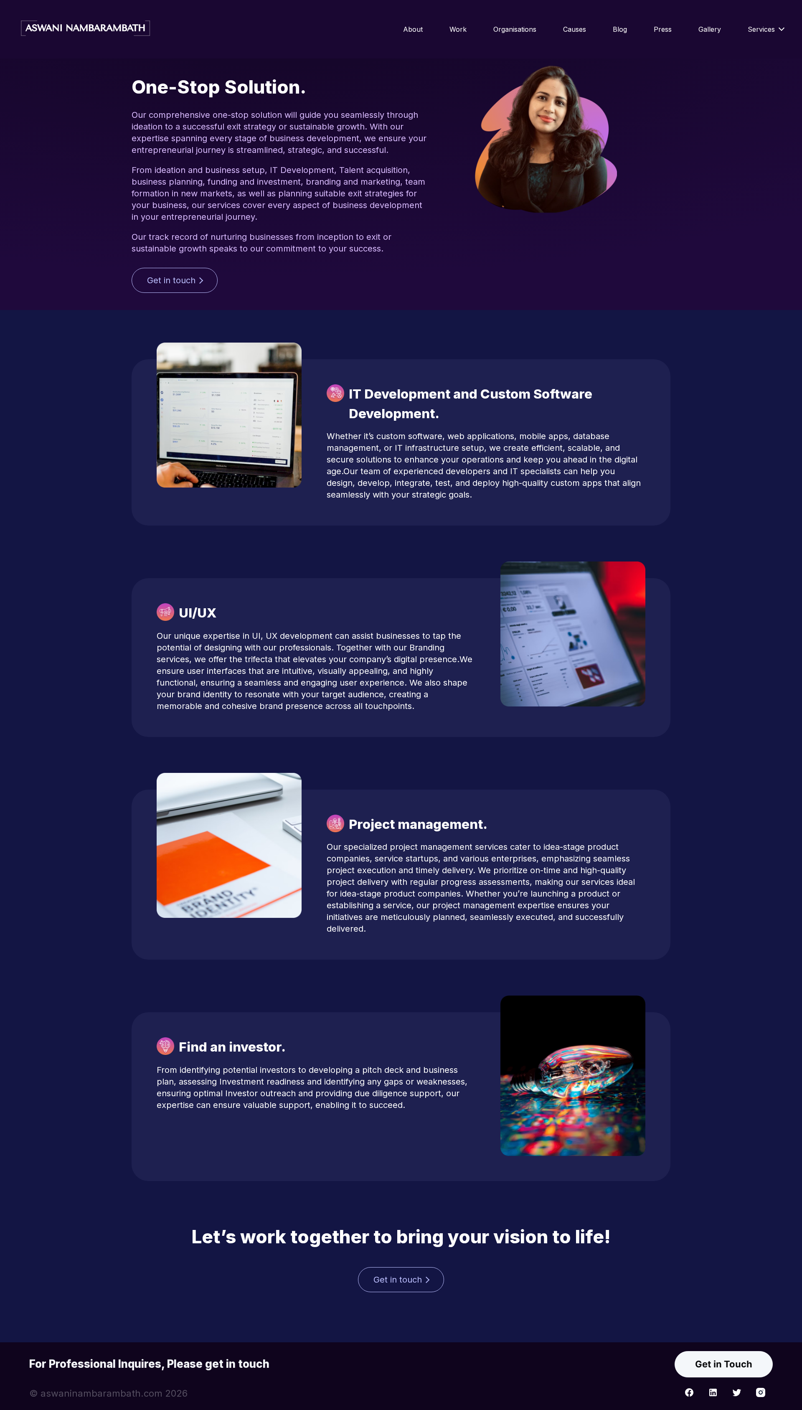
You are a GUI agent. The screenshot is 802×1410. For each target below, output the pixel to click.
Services (761, 29)
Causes (574, 29)
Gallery (709, 29)
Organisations (514, 29)
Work (458, 29)
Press (663, 29)
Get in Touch (723, 1364)
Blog (620, 29)
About (413, 29)
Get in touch (171, 280)
